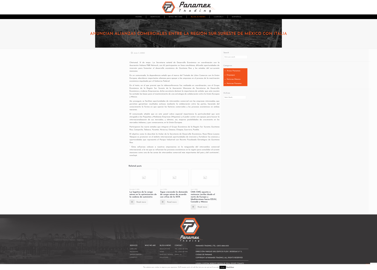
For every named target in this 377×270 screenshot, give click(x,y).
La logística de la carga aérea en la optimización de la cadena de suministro (143, 194)
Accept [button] (223, 267)
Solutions (164, 257)
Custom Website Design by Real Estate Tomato (223, 263)
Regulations (165, 249)
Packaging (134, 252)
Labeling (133, 249)
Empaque (231, 75)
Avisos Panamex (233, 71)
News (162, 252)
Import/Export (136, 254)
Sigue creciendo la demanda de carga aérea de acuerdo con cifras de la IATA (174, 194)
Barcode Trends (166, 254)
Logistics (133, 257)
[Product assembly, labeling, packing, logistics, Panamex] (188, 7)
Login (198, 263)
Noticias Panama (234, 83)
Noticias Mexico (233, 79)
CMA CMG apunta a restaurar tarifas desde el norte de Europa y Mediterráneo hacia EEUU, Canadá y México (204, 197)
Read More (230, 267)
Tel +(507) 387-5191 (181, 252)
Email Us (178, 254)
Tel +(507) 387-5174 (181, 249)
